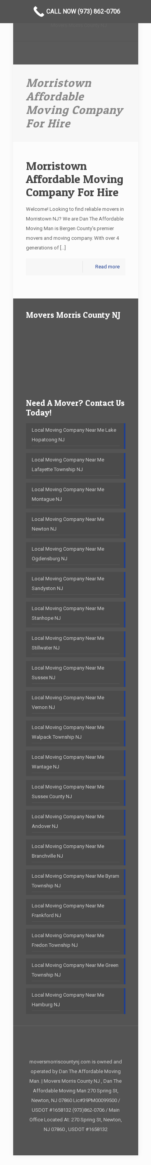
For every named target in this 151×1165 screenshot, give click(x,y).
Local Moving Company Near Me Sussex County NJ (68, 791)
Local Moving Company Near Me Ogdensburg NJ (68, 553)
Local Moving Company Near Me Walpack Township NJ (68, 732)
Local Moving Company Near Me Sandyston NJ (68, 583)
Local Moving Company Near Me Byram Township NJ (75, 881)
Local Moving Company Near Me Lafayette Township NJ (68, 464)
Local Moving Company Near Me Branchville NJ (68, 851)
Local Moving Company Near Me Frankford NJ (68, 910)
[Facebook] (76, 1142)
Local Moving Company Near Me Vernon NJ (68, 702)
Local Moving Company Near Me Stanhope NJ (68, 613)
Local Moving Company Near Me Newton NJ (68, 524)
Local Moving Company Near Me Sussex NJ (68, 672)
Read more (107, 267)
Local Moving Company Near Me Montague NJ (68, 494)
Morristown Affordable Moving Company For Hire (75, 179)
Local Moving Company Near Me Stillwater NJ (68, 643)
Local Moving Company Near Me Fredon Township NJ (68, 940)
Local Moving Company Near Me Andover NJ (68, 821)
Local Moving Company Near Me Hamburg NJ (68, 999)
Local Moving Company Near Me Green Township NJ (75, 970)
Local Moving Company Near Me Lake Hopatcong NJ (74, 435)
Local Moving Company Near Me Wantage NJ (68, 762)
